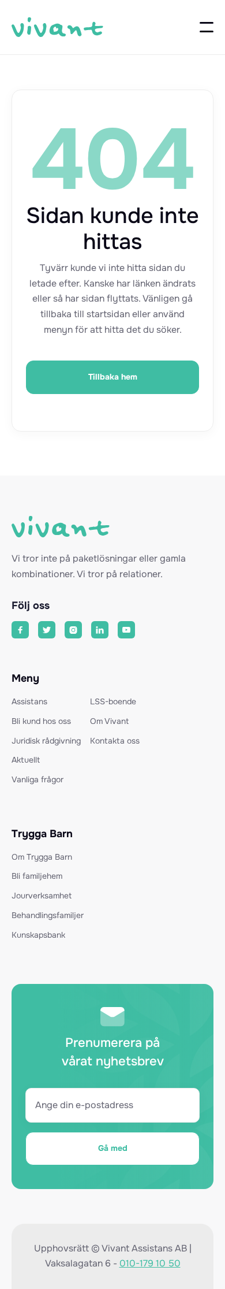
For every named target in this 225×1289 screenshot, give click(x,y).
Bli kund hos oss (41, 721)
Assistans (29, 702)
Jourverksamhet (42, 896)
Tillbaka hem (112, 377)
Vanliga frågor (37, 780)
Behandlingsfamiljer (48, 915)
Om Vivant (109, 721)
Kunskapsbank (38, 935)
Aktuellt (26, 760)
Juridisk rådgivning (46, 741)
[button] (206, 27)
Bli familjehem (37, 876)
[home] (57, 27)
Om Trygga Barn (42, 857)
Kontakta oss (115, 741)
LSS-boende (113, 702)
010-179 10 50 (150, 1263)
